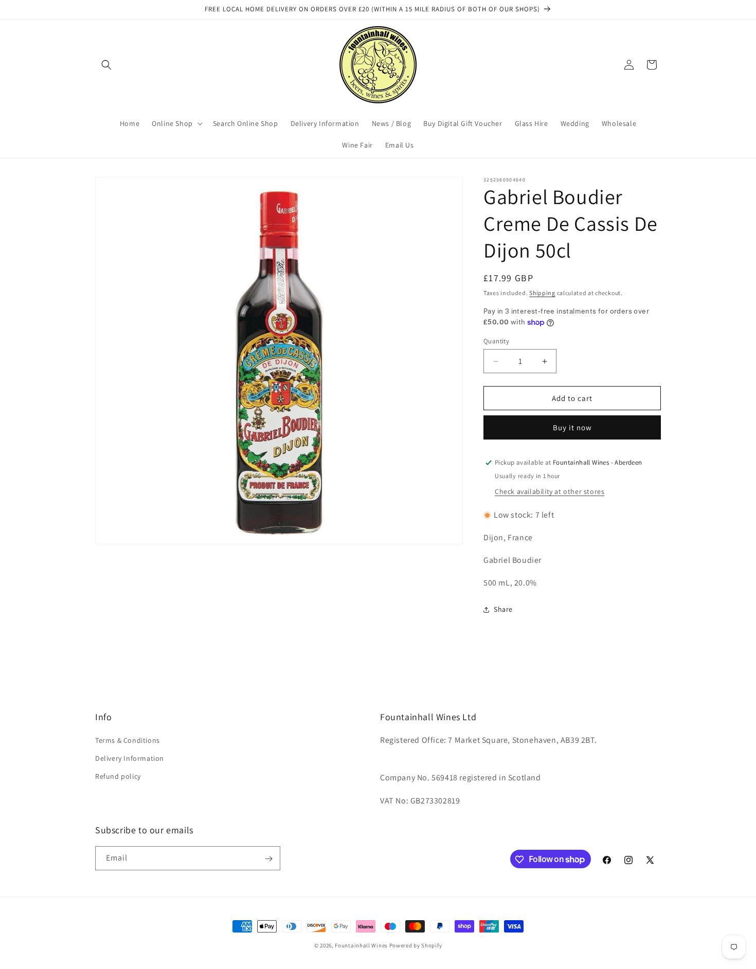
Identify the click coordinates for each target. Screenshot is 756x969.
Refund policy (118, 776)
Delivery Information (129, 758)
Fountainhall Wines (361, 945)
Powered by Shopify (415, 945)
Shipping (542, 293)
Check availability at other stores (549, 491)
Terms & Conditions (127, 740)
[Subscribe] (268, 859)
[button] (106, 64)
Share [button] (503, 609)
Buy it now (572, 427)
